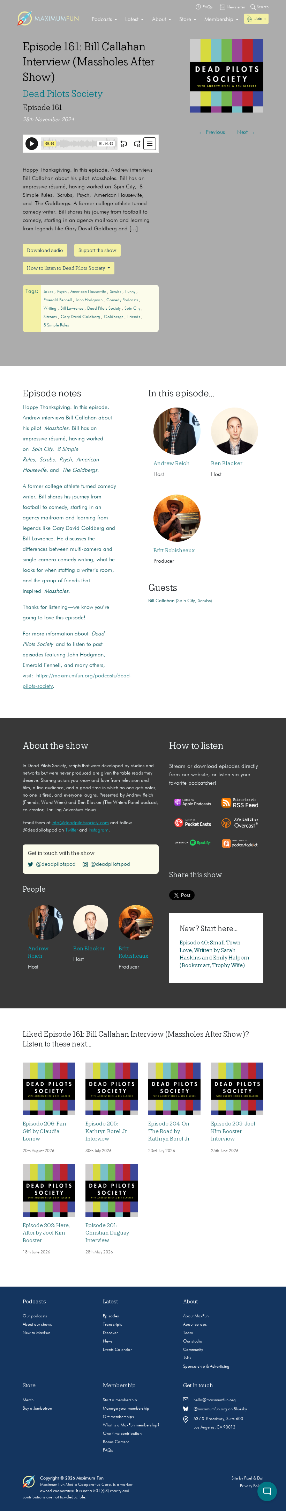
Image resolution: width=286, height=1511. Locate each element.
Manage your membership (126, 1408)
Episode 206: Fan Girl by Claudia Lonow (44, 1131)
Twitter (71, 830)
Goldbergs (114, 317)
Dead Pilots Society (63, 93)
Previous (211, 132)
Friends (134, 317)
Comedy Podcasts (122, 300)
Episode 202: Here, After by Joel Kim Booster (46, 1233)
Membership (218, 19)
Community (193, 1350)
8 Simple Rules (56, 325)
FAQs (108, 1450)
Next (246, 132)
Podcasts (102, 19)
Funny (130, 292)
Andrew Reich (171, 463)
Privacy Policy (251, 1486)
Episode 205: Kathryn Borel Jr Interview (106, 1131)
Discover (110, 1333)
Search (262, 7)
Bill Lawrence (72, 309)
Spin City (133, 309)
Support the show (97, 250)
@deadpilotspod (56, 864)
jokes (49, 292)
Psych (62, 292)
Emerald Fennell (58, 300)
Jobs (187, 1358)
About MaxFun (196, 1316)
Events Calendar (117, 1350)
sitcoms (51, 317)
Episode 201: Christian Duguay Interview (107, 1233)
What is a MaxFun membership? (131, 1425)
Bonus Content (116, 1442)
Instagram (98, 830)
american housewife (88, 292)
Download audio (45, 250)
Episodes (111, 1316)
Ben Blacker (226, 463)
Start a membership (120, 1400)
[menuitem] (104, 20)
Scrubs (116, 292)
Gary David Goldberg (81, 317)
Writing (51, 309)
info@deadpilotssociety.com (80, 822)
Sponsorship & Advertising (206, 1367)
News (108, 1341)
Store (185, 19)
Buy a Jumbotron (37, 1408)
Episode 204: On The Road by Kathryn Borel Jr (169, 1131)
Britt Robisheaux (174, 550)
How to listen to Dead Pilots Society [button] (66, 268)
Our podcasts (35, 1316)
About (159, 19)
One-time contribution (122, 1434)
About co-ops (195, 1325)
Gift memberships (118, 1417)
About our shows (37, 1325)
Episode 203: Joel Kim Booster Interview (233, 1131)
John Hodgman (90, 300)
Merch (28, 1400)
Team (188, 1333)
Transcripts (112, 1325)
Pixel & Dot (253, 1478)
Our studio (192, 1341)
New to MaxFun (36, 1333)
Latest (131, 19)
